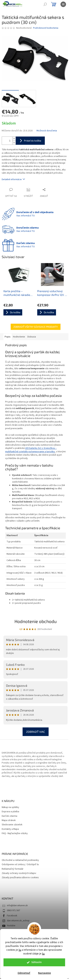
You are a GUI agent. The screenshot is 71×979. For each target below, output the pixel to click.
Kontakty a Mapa (10, 829)
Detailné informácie (12, 179)
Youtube (11, 925)
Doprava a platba (10, 811)
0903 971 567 (13, 910)
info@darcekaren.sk (17, 905)
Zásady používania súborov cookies (20, 877)
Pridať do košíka (32, 140)
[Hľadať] (45, 4)
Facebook (12, 915)
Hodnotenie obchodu (35, 621)
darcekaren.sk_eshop (18, 920)
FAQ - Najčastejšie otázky (15, 833)
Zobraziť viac (35, 731)
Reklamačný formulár (12, 869)
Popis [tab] (8, 336)
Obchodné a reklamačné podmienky (20, 860)
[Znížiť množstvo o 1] (14, 143)
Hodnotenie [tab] (19, 336)
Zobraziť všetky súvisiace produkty (35, 326)
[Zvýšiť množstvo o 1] (14, 139)
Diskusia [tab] (31, 336)
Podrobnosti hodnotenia (45, 28)
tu (20, 950)
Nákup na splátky (10, 807)
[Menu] (63, 4)
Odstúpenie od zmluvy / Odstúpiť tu (20, 864)
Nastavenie (44, 973)
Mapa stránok (9, 820)
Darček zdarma (9, 816)
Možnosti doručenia (47, 130)
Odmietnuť (24, 973)
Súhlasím (36, 962)
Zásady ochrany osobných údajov (19, 873)
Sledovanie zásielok (12, 824)
